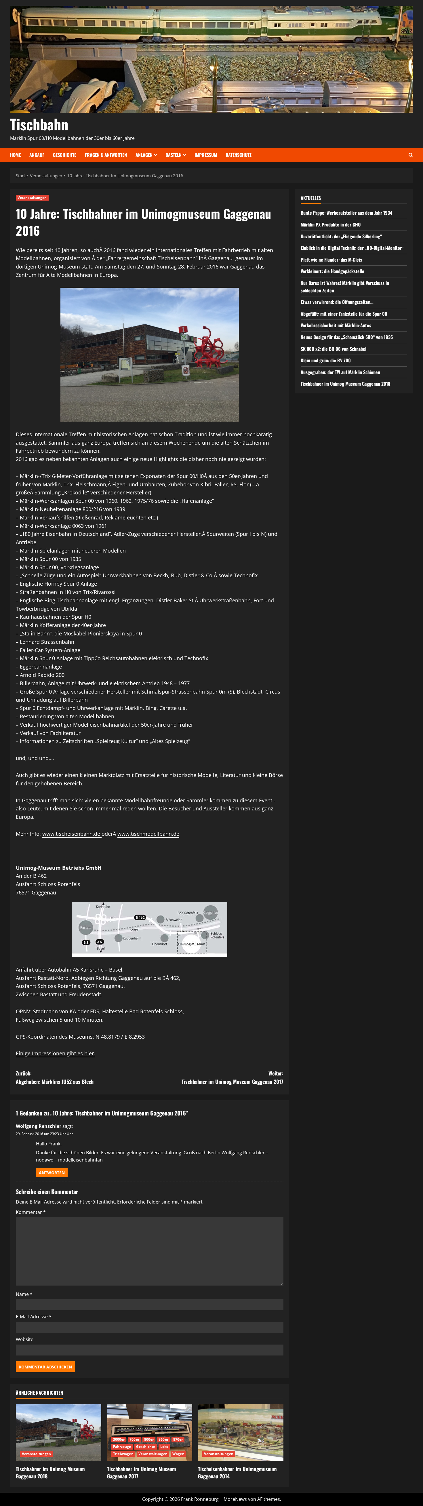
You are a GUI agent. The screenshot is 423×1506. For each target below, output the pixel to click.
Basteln (173, 154)
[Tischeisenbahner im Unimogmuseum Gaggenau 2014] (240, 1432)
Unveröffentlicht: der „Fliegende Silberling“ (341, 236)
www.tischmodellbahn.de (148, 833)
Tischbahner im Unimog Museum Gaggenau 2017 (141, 1472)
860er (163, 1439)
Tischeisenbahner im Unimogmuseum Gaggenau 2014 (237, 1472)
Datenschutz (238, 154)
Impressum (206, 154)
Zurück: (55, 1077)
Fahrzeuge (122, 1446)
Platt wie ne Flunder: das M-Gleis (331, 259)
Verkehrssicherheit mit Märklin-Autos (336, 325)
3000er (119, 1439)
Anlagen (144, 154)
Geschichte (64, 154)
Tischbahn (39, 123)
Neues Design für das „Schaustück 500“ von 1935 (347, 337)
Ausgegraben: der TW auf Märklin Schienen (340, 372)
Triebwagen (123, 1453)
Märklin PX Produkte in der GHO (331, 224)
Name (24, 1294)
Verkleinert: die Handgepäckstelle (332, 271)
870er (178, 1439)
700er (134, 1439)
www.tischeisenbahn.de (72, 833)
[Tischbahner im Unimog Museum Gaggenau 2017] (150, 1432)
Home (15, 154)
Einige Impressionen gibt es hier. (55, 1053)
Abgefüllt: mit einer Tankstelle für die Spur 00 (344, 313)
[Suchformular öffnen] (411, 155)
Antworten (52, 1172)
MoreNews (235, 1499)
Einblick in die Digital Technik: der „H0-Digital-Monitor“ (352, 247)
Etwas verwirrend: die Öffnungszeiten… (337, 301)
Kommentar (31, 1212)
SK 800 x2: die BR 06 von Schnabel (333, 348)
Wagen (178, 1453)
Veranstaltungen (32, 197)
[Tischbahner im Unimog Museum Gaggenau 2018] (58, 1432)
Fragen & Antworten (106, 154)
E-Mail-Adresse (34, 1316)
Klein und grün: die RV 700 (326, 360)
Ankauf (36, 154)
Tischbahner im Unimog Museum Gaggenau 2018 (50, 1472)
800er (149, 1439)
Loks (164, 1446)
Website (24, 1339)
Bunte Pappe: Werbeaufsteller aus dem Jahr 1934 (346, 212)
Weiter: (232, 1077)
